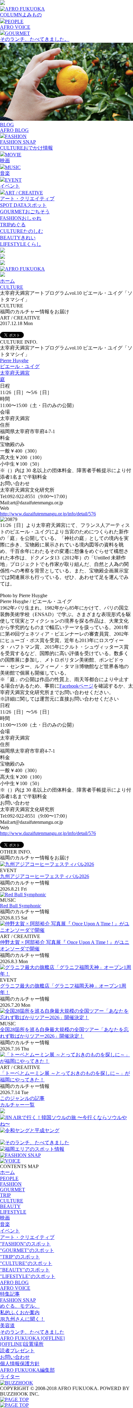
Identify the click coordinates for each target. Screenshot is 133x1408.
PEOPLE (9, 1178)
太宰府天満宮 (15, 373)
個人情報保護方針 (20, 1363)
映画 (5, 160)
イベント (10, 186)
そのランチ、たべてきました (32, 1332)
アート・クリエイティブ (27, 198)
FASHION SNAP (18, 142)
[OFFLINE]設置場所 (22, 1344)
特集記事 (10, 1294)
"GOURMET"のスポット (27, 1250)
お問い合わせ (15, 1357)
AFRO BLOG (14, 130)
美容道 (7, 1325)
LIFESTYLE (13, 1212)
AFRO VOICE (15, 27)
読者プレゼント (17, 1350)
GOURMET (12, 1189)
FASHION (11, 1184)
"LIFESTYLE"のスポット (27, 1276)
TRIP (5, 1195)
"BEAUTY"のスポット (25, 1269)
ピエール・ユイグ (20, 366)
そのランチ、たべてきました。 (34, 39)
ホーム (7, 281)
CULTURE (11, 287)
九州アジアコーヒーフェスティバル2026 (44, 876)
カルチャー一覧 (17, 1104)
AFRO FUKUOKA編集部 (27, 1370)
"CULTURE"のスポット (26, 1263)
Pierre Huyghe (14, 360)
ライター (10, 1376)
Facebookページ (76, 686)
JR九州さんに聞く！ (22, 1319)
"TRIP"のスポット (20, 1256)
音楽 (5, 173)
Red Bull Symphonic (20, 905)
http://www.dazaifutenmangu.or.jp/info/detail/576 (48, 513)
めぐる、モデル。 (20, 1306)
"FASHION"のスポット (25, 1243)
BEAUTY (10, 1206)
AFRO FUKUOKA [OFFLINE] (32, 1338)
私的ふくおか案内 (20, 1312)
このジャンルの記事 (22, 1098)
